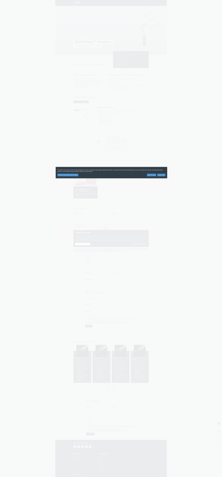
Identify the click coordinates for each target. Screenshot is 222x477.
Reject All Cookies (152, 174)
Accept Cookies (161, 174)
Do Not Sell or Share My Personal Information (68, 174)
